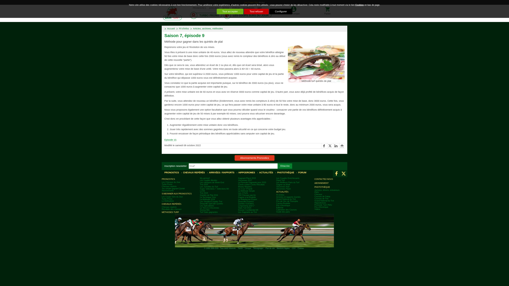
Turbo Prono (167, 184)
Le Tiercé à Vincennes (209, 208)
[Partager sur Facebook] (324, 145)
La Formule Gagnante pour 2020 (252, 182)
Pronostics (171, 172)
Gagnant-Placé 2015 (247, 178)
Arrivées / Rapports (221, 172)
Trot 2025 (204, 185)
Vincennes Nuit (282, 187)
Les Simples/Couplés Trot (211, 201)
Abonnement (321, 183)
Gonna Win (205, 210)
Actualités (266, 172)
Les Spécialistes (207, 206)
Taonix (240, 248)
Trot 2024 (204, 193)
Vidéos (317, 209)
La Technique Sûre (208, 197)
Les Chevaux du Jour (171, 182)
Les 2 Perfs (243, 193)
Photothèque (285, 172)
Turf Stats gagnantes (209, 212)
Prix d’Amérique (321, 207)
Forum (302, 172)
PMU (316, 192)
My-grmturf (205, 178)
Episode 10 (170, 139)
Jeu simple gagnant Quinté (173, 188)
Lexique (248, 248)
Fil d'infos (184, 28)
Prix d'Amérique (283, 205)
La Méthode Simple (246, 191)
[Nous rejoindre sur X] (343, 173)
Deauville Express (246, 201)
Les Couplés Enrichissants (287, 178)
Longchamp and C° (246, 206)
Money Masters (245, 187)
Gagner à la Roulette (247, 197)
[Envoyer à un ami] (342, 145)
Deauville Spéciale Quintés (211, 204)
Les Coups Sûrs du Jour (172, 197)
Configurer (281, 11)
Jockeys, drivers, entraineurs (327, 190)
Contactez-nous (323, 179)
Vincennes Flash (283, 189)
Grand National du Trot (286, 199)
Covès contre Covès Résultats (251, 185)
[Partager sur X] (330, 145)
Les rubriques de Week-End (212, 182)
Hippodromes (246, 172)
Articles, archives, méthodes (208, 28)
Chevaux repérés (194, 172)
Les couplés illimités (208, 180)
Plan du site (270, 248)
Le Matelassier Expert (247, 199)
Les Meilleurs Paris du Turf (287, 182)
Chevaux (318, 194)
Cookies (359, 5)
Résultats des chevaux (172, 209)
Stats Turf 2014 (244, 208)
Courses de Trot (321, 199)
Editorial (279, 208)
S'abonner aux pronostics (177, 194)
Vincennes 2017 (245, 180)
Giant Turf (280, 180)
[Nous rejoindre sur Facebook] (336, 173)
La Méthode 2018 (207, 199)
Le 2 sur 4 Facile (245, 189)
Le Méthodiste (168, 201)
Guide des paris (283, 212)
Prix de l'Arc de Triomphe (287, 201)
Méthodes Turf (170, 212)
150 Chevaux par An (247, 195)
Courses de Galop (322, 196)
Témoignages (258, 248)
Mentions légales (283, 248)
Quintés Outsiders (246, 204)
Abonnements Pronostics (254, 158)
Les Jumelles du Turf (209, 187)
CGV (294, 248)
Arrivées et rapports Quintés (288, 197)
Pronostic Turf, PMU (323, 205)
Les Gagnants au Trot (247, 212)
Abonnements (168, 191)
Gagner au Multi (283, 185)
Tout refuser (256, 11)
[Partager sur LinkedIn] (336, 145)
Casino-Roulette (283, 203)
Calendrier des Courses (286, 210)
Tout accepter (230, 11)
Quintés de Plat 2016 (209, 195)
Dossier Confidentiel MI (248, 210)
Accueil (171, 28)
